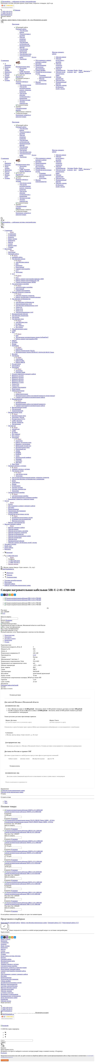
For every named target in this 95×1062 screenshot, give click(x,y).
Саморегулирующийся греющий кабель (13, 971)
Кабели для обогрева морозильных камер (34, 922)
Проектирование (40, 65)
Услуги (34, 57)
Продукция (15, 24)
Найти (3, 1042)
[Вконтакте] (5, 1032)
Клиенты (7, 67)
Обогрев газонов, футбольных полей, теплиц (61, 87)
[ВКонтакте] (2, 595)
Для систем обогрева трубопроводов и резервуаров (24, 96)
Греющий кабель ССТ (55, 922)
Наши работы (81, 71)
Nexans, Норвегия (25, 73)
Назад (12, 232)
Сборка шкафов (40, 70)
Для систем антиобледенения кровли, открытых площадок (25, 89)
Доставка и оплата (70, 71)
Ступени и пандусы (7, 992)
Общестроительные (22, 394)
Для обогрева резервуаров (23, 49)
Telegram (9, 575)
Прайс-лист (76, 71)
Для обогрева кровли (23, 31)
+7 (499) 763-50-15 (6, 13)
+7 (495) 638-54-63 (6, 11)
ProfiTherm (19, 349)
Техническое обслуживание (40, 67)
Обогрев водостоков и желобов (60, 60)
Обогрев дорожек (6, 991)
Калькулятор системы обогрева (11, 956)
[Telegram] (5, 1035)
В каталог (4, 1053)
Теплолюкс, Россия (23, 69)
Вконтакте (10, 573)
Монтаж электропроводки (40, 82)
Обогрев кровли (61, 57)
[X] (4, 595)
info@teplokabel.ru (6, 14)
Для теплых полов (25, 85)
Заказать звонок (13, 564)
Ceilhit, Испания (24, 71)
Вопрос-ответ (7, 77)
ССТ (17, 277)
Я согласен (4, 1060)
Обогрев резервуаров (59, 77)
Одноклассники (12, 577)
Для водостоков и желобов (24, 287)
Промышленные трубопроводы (11, 996)
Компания (4, 941)
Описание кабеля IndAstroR (9, 685)
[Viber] (7, 595)
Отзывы (7, 80)
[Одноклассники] (12, 595)
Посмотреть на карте (40, 20)
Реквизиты (8, 72)
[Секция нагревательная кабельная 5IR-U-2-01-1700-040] (22, 598)
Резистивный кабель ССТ (70, 922)
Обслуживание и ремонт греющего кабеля (43, 61)
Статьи (7, 75)
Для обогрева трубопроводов (24, 43)
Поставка (38, 63)
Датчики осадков (24, 100)
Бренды (7, 73)
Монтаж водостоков (42, 79)
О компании (5, 60)
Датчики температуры (23, 102)
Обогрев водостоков (7, 989)
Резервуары (4, 999)
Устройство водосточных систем (22, 517)
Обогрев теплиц (6, 1001)
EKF (17, 335)
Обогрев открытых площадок (22, 39)
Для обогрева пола (25, 54)
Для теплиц (23, 52)
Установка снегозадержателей (45, 76)
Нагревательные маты (23, 66)
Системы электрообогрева (9, 986)
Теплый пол (19, 76)
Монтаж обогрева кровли (9, 987)
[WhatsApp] (10, 595)
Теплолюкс (19, 370)
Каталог (3, 957)
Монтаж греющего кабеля (16, 527)
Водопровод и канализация (9, 994)
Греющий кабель (21, 29)
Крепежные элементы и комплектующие (23, 115)
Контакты (87, 71)
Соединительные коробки (20, 496)
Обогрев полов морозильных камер (60, 73)
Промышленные (21, 402)
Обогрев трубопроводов (60, 69)
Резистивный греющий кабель (10, 922)
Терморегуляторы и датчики (21, 469)
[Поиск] (2, 22)
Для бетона (23, 59)
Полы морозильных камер (9, 997)
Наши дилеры (7, 69)
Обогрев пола (60, 80)
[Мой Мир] (15, 595)
